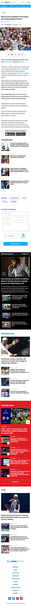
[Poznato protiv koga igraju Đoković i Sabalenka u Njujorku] (5, 393)
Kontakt (15, 593)
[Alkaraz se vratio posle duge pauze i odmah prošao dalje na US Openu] (5, 527)
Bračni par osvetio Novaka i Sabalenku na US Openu (18, 156)
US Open (5, 201)
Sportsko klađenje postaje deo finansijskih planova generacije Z (20, 315)
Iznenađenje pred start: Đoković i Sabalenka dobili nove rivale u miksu (19, 182)
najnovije (15, 567)
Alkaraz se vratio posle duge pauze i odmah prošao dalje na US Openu (19, 527)
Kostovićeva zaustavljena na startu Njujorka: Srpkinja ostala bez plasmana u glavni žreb (19, 549)
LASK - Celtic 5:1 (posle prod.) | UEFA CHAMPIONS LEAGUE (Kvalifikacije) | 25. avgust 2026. (14, 431)
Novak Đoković (8, 62)
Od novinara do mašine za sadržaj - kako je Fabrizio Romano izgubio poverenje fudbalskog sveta (15, 281)
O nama (15, 581)
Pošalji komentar (15, 244)
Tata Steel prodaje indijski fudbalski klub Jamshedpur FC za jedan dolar (20, 306)
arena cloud (15, 573)
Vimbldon (13, 201)
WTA (11, 523)
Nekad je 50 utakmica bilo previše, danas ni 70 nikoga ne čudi (20, 324)
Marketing (15, 590)
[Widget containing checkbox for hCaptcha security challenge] (14, 236)
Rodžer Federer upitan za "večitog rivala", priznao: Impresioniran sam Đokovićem (19, 371)
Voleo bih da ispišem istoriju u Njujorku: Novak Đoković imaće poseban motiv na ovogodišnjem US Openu (19, 145)
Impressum (15, 576)
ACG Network (15, 578)
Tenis (24, 198)
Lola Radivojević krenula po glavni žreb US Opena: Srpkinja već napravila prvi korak (19, 538)
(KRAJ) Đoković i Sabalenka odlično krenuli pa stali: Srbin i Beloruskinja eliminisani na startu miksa (20, 170)
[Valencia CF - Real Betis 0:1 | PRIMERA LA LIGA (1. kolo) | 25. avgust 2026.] (5, 440)
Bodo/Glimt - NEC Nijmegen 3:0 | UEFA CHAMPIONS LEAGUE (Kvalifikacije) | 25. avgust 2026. (20, 462)
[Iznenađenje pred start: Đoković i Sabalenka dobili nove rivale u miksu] (5, 184)
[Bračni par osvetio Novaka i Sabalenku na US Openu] (5, 159)
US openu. (22, 62)
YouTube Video (7, 405)
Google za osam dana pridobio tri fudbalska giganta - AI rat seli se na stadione (20, 297)
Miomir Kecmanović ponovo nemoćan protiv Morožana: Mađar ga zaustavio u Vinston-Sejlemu (15, 517)
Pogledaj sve (25, 254)
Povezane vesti (6, 140)
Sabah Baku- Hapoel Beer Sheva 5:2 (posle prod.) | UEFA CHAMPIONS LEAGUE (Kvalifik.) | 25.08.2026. (19, 474)
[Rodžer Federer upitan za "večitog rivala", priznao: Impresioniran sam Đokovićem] (5, 371)
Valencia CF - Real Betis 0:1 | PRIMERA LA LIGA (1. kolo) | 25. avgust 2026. (19, 440)
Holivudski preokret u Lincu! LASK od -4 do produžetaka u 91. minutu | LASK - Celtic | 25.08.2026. (20, 452)
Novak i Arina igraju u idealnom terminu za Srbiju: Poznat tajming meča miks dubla (19, 382)
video (15, 570)
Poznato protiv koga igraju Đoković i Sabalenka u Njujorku (19, 392)
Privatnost (15, 584)
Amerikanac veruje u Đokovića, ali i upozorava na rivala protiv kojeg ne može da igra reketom (13, 361)
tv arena (9, 603)
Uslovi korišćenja (15, 587)
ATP (4, 12)
